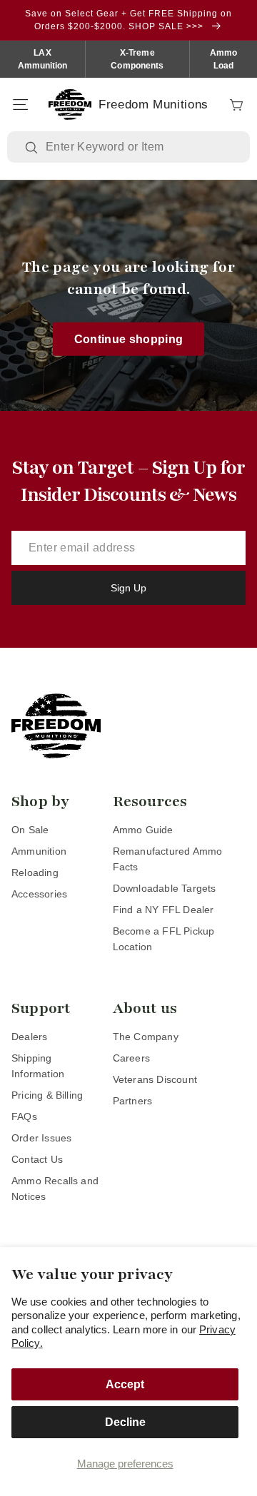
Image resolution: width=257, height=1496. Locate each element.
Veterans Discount (155, 1079)
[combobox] (139, 147)
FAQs (24, 1116)
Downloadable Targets (164, 888)
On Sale (30, 829)
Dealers (29, 1036)
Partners (133, 1100)
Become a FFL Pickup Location (164, 938)
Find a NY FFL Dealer (163, 909)
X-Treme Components (137, 59)
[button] (20, 104)
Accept (125, 1384)
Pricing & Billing (47, 1095)
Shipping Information (37, 1065)
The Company (145, 1036)
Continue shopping (128, 338)
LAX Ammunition (43, 59)
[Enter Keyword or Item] (32, 147)
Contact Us (37, 1159)
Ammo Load (223, 59)
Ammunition (38, 851)
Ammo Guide (143, 829)
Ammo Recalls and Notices (55, 1188)
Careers (131, 1058)
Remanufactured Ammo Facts (168, 858)
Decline (125, 1422)
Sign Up (128, 588)
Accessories (39, 894)
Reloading (35, 872)
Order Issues (41, 1138)
